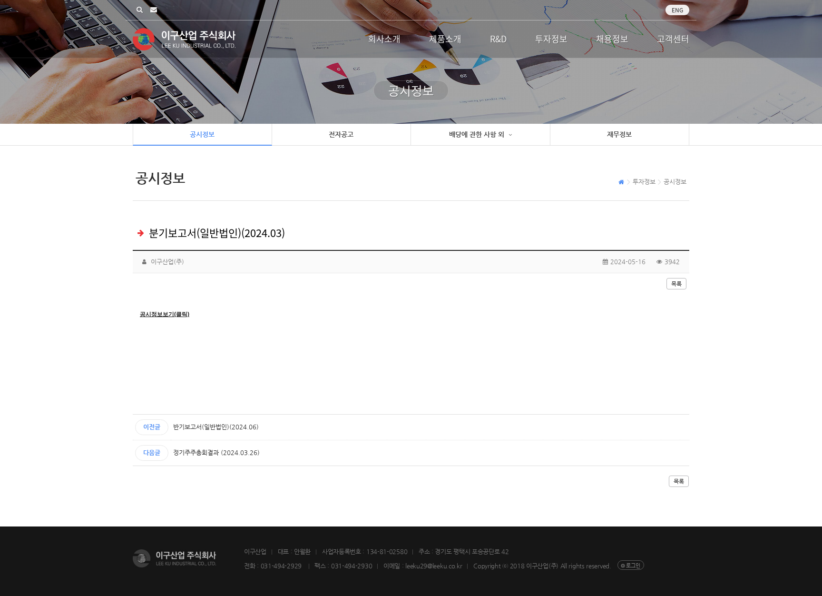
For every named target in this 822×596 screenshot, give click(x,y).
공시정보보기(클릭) (164, 314)
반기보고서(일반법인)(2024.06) (216, 426)
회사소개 (384, 38)
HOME (621, 183)
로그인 (633, 566)
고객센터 (673, 38)
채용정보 (612, 38)
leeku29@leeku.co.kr (154, 10)
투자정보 (551, 38)
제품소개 (445, 38)
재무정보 (619, 134)
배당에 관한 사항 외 (477, 134)
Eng (677, 10)
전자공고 (341, 134)
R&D (498, 38)
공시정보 (202, 134)
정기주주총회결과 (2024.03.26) (216, 452)
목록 (676, 283)
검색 (140, 10)
